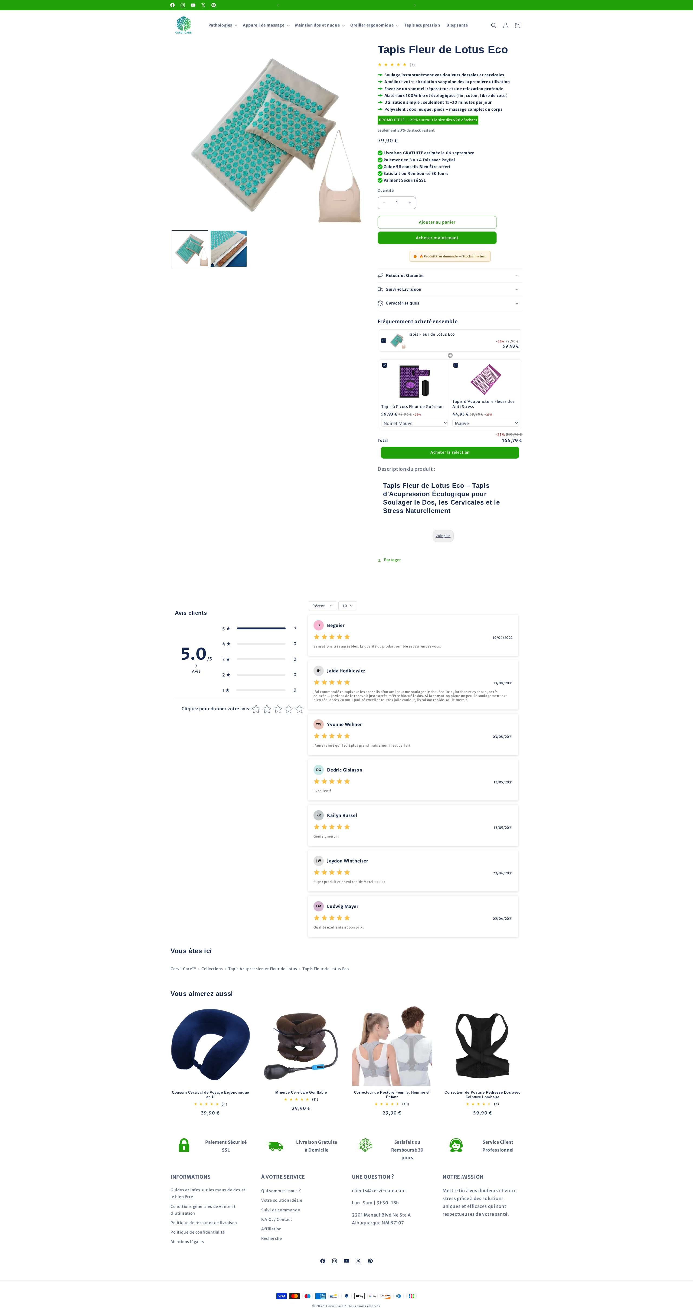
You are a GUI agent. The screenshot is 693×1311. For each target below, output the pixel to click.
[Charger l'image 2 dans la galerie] (229, 249)
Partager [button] (392, 559)
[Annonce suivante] (415, 5)
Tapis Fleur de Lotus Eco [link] (431, 334)
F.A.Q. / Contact (276, 1219)
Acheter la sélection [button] (450, 452)
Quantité (386, 190)
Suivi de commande (280, 1210)
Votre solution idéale (281, 1200)
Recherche (271, 1238)
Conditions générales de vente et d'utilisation (203, 1210)
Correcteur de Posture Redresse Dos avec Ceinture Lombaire (482, 1094)
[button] (222, 25)
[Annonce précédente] (278, 5)
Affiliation (271, 1229)
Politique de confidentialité (198, 1232)
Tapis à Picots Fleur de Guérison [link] (412, 406)
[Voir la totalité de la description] (443, 536)
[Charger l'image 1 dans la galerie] (190, 249)
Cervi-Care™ (183, 968)
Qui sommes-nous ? (281, 1190)
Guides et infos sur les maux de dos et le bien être (208, 1193)
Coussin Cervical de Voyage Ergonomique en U (210, 1094)
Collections (212, 968)
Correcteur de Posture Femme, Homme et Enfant (392, 1094)
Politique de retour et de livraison (204, 1222)
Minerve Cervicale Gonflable (301, 1092)
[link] (397, 340)
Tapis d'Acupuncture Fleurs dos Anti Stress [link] (483, 404)
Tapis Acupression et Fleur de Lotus (262, 968)
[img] (331, 638)
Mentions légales (187, 1241)
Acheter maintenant (437, 237)
